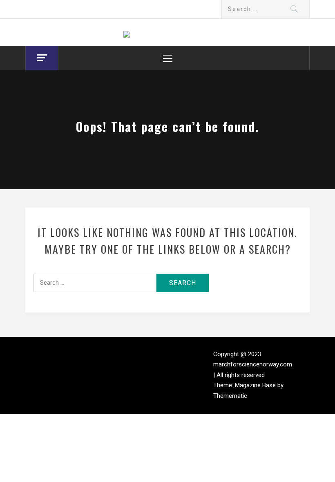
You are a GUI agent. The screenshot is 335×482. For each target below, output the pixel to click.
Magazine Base (256, 385)
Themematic (230, 395)
